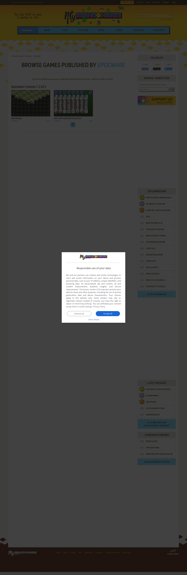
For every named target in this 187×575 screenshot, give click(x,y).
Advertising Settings (83, 303)
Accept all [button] (107, 313)
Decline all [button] (79, 313)
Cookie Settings (85, 306)
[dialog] (93, 287)
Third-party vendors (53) (89, 289)
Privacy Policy (99, 306)
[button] (93, 319)
